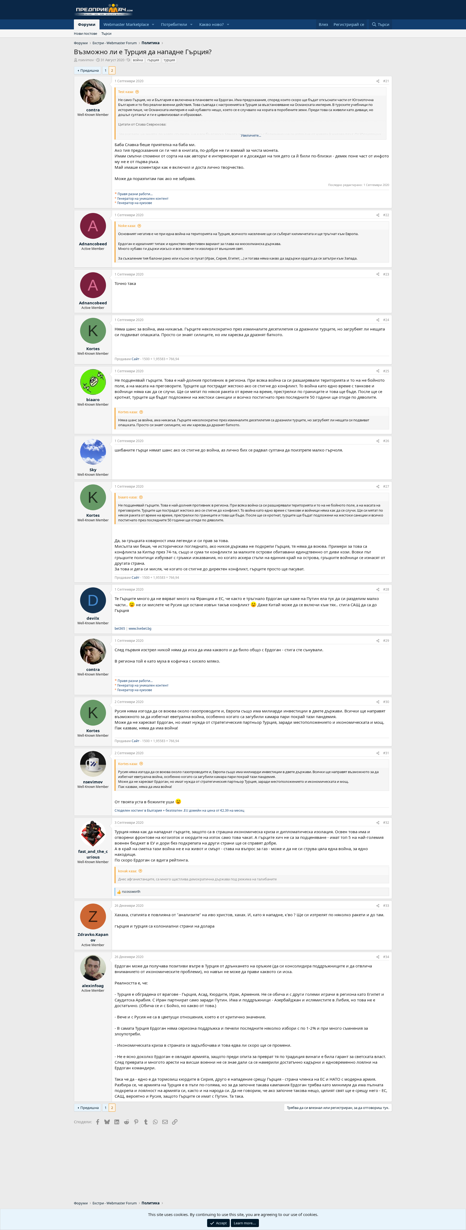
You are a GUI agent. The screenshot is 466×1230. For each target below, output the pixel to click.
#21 (386, 81)
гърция (153, 60)
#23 (386, 274)
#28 (386, 589)
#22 (386, 215)
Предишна (89, 70)
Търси (106, 33)
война (138, 60)
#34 (386, 957)
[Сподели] (377, 81)
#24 (386, 320)
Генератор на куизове (134, 203)
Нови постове (85, 33)
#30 (386, 702)
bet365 (120, 628)
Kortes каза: (128, 411)
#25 (386, 371)
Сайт (135, 359)
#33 (386, 905)
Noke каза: (127, 225)
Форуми (86, 24)
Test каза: (125, 91)
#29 (386, 640)
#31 (386, 753)
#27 (386, 486)
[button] (153, 24)
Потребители (174, 24)
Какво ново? (211, 24)
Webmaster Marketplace (126, 24)
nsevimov (86, 59)
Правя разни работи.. (135, 194)
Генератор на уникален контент (143, 198)
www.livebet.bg (140, 628)
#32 (386, 822)
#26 (386, 441)
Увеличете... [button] (251, 135)
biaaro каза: (127, 497)
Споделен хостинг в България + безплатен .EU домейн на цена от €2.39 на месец (179, 810)
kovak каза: (127, 871)
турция (169, 60)
